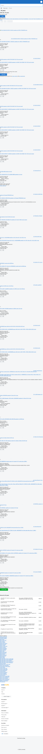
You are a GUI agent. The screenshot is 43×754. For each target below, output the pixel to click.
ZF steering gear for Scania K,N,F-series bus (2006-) (8, 625)
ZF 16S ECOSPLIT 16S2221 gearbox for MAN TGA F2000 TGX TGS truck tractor (17, 153)
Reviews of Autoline (5, 718)
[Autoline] (1, 8)
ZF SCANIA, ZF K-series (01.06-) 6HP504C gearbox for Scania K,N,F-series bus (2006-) (18, 553)
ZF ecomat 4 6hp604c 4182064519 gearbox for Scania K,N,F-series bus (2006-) (16, 575)
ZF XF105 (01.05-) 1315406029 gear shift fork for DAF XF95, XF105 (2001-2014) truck (18, 329)
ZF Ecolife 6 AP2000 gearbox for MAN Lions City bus (11, 308)
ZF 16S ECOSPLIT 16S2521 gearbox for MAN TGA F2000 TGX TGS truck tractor (17, 129)
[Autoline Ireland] (7, 2)
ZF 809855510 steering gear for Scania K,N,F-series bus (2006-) (13, 461)
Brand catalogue (4, 720)
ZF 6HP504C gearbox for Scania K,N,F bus (9, 507)
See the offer (4, 589)
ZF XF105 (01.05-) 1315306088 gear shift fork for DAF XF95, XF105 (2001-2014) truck (18, 351)
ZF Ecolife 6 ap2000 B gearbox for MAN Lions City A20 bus (12, 288)
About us (3, 689)
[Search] (41, 5)
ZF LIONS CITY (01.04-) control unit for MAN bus (8, 599)
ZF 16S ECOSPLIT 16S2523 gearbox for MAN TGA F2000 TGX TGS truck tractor (17, 62)
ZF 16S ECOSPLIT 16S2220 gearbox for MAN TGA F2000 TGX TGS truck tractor (17, 109)
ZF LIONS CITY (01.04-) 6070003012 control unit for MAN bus (13, 266)
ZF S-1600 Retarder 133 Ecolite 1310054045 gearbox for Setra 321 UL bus (15, 398)
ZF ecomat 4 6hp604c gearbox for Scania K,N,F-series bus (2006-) (8, 617)
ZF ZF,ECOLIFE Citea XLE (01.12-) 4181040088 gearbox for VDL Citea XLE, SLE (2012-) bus (19, 240)
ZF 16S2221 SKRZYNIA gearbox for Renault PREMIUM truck (13, 198)
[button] (41, 2)
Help (2, 691)
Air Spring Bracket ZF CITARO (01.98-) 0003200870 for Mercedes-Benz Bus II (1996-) (18, 530)
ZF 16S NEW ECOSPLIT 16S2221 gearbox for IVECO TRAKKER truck (15, 41)
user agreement (22, 76)
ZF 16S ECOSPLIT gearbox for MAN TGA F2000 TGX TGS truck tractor (8, 609)
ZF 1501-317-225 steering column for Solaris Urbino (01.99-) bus (13, 440)
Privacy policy (3, 714)
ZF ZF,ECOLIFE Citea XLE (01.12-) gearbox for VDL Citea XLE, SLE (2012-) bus (8, 633)
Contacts (3, 693)
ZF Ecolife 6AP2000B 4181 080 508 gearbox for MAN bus (12, 419)
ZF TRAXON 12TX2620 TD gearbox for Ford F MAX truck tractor (13, 219)
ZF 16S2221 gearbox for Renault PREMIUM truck (7, 613)
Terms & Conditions (5, 712)
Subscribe (3, 74)
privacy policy (14, 76)
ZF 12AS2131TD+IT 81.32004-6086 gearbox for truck (11, 174)
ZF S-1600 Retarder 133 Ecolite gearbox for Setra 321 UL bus (8, 621)
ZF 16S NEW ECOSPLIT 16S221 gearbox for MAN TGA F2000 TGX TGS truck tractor (18, 88)
